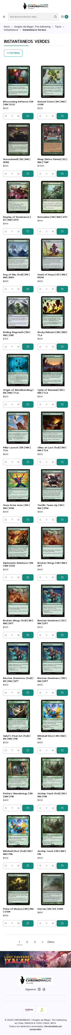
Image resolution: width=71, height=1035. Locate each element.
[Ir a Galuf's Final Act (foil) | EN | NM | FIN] (18, 716)
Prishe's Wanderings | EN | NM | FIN (18, 795)
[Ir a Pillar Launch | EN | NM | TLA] (18, 428)
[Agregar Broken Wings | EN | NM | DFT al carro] (62, 577)
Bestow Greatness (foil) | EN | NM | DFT (18, 680)
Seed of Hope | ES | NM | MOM (52, 276)
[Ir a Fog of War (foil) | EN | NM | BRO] (18, 255)
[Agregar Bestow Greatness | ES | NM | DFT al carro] (62, 635)
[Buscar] (55, 17)
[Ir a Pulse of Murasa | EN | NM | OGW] (18, 889)
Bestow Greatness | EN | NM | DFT (51, 680)
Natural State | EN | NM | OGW (51, 103)
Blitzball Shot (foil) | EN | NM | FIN (17, 853)
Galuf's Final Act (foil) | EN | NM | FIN (16, 737)
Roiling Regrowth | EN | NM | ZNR (16, 334)
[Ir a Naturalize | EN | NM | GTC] (53, 197)
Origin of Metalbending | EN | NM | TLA (18, 391)
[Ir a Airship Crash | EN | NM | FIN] (53, 831)
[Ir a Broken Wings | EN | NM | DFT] (53, 543)
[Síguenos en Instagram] (39, 989)
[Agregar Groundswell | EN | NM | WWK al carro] (28, 174)
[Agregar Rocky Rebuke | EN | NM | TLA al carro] (62, 346)
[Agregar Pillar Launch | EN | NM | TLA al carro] (28, 462)
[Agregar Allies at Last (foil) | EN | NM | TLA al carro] (62, 462)
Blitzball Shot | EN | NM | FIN (51, 737)
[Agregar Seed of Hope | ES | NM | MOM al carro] (62, 289)
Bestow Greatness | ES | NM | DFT (51, 622)
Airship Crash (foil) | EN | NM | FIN (51, 795)
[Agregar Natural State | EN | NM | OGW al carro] (62, 116)
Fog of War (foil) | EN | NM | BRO (16, 276)
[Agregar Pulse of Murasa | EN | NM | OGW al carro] (28, 923)
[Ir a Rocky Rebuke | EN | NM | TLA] (53, 312)
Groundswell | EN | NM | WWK (16, 161)
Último (51, 942)
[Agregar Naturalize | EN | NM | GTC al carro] (62, 231)
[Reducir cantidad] (5, 116)
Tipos (58, 27)
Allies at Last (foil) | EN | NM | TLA (51, 449)
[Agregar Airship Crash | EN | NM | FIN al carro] (62, 866)
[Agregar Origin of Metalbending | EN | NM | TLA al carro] (28, 404)
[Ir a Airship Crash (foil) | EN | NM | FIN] (53, 774)
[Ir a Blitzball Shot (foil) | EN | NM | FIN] (18, 831)
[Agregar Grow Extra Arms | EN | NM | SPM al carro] (28, 519)
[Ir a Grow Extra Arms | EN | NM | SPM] (18, 485)
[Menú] (4, 16)
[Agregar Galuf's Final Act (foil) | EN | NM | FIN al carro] (28, 750)
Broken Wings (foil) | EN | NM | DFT (18, 622)
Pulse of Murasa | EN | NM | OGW (18, 910)
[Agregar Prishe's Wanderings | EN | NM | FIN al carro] (28, 808)
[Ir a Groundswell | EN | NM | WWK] (18, 139)
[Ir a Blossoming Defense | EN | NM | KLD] (18, 82)
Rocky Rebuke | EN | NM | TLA (52, 334)
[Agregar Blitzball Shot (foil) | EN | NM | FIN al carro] (28, 866)
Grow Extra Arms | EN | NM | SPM (16, 507)
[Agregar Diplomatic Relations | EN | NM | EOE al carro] (28, 577)
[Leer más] (35, 959)
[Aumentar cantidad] (18, 116)
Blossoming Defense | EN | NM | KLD (18, 103)
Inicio (7, 27)
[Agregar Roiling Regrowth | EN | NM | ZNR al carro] (28, 346)
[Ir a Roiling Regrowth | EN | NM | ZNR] (18, 312)
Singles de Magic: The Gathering (32, 27)
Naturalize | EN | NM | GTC (52, 217)
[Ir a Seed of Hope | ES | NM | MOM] (53, 255)
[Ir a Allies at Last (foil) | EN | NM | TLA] (53, 428)
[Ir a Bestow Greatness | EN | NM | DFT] (53, 658)
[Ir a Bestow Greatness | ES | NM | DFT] (53, 601)
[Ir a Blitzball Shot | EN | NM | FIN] (53, 716)
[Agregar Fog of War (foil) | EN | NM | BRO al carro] (28, 289)
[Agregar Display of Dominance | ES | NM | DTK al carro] (28, 231)
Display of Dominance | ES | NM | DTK (17, 219)
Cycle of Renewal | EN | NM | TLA (50, 391)
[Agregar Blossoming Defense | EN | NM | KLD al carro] (28, 116)
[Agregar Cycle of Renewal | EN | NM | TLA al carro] (62, 404)
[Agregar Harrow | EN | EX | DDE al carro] (62, 923)
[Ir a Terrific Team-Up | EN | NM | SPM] (53, 485)
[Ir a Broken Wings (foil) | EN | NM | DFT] (18, 601)
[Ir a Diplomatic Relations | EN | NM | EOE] (18, 543)
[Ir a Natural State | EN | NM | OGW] (53, 82)
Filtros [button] (14, 53)
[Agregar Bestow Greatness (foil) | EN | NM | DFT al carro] (28, 692)
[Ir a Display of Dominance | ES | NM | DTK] (18, 197)
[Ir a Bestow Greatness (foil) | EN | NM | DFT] (18, 658)
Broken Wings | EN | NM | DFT (52, 564)
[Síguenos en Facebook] (44, 989)
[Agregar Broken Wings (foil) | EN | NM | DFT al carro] (28, 635)
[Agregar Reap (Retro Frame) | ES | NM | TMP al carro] (62, 174)
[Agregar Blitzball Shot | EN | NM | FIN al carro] (62, 750)
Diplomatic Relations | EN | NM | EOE (18, 564)
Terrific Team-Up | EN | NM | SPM (50, 507)
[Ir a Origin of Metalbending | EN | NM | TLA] (18, 370)
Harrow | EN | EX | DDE (50, 909)
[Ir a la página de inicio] (35, 6)
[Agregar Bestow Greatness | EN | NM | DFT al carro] (62, 692)
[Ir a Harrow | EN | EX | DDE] (53, 889)
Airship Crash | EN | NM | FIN (51, 853)
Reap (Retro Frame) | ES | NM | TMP (52, 161)
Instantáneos (11, 30)
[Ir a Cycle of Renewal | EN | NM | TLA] (53, 370)
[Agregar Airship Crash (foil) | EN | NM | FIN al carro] (62, 808)
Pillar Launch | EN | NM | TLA (16, 449)
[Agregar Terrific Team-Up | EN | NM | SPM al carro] (62, 519)
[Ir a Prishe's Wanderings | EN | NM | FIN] (18, 774)
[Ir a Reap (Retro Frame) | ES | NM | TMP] (53, 139)
